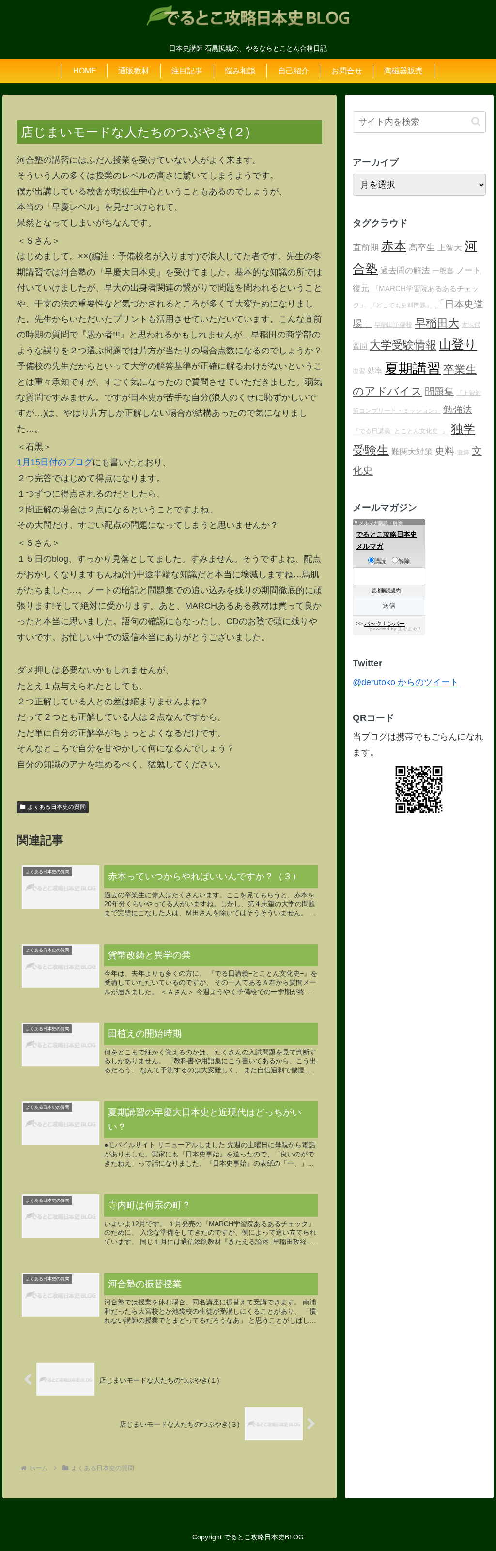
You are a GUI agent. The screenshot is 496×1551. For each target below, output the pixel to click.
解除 (404, 561)
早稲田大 (437, 323)
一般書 (443, 270)
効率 (375, 370)
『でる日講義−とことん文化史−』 (401, 431)
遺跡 (463, 452)
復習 (359, 371)
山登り (458, 344)
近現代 (471, 324)
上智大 (449, 247)
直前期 (366, 247)
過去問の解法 (405, 270)
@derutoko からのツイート (406, 682)
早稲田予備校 (393, 324)
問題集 (439, 391)
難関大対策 (412, 451)
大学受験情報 (403, 344)
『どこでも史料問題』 (401, 305)
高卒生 (422, 247)
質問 (360, 346)
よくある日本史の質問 (57, 807)
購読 (380, 561)
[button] (475, 121)
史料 (444, 451)
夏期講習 (413, 368)
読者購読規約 (386, 590)
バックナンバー (384, 623)
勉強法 (457, 409)
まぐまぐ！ (410, 628)
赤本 (393, 246)
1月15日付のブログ (55, 462)
